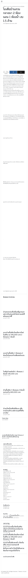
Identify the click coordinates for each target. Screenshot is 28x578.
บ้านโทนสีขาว (22, 515)
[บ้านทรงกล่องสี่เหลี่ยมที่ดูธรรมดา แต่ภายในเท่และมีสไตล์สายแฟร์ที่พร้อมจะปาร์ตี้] (14, 310)
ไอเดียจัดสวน (5, 481)
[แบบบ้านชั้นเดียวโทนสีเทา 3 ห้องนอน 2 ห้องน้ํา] (6, 564)
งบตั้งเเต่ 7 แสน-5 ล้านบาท (8, 6)
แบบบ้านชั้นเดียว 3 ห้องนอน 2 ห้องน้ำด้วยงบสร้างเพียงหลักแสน (13, 354)
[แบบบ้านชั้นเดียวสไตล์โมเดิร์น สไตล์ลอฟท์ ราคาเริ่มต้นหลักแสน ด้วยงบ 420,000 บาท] (6, 568)
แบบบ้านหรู (5, 485)
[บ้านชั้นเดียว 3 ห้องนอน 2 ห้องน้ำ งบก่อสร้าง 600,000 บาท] (14, 388)
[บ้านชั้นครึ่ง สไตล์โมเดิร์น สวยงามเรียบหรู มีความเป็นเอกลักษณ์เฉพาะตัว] (6, 560)
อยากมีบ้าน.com (6, 508)
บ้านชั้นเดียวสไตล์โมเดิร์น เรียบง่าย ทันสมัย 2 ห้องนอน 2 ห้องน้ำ (13, 461)
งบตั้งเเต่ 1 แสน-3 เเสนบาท (8, 489)
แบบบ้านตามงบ (6, 475)
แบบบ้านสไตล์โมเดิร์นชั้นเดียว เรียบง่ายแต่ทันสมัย (12, 459)
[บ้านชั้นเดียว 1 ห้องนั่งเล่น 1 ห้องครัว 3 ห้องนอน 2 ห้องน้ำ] (22, 568)
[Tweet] (21, 72)
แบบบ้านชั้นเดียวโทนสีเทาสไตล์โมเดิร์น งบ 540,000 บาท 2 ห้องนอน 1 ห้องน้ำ (13, 334)
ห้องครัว (4, 491)
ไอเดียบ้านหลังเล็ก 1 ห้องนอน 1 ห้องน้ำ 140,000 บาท (13, 372)
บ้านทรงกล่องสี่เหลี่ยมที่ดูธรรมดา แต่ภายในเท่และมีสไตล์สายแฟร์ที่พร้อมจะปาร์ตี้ (14, 314)
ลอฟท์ (14, 517)
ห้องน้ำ (4, 495)
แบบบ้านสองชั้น (6, 477)
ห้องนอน (4, 487)
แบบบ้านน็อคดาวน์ (6, 492)
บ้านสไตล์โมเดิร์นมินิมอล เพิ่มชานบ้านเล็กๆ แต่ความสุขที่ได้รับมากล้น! (13, 410)
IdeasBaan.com (6, 507)
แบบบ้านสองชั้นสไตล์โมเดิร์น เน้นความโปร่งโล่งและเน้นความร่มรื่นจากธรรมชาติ (13, 446)
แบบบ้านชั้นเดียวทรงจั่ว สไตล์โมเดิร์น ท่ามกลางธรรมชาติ (13, 451)
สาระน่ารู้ (4, 498)
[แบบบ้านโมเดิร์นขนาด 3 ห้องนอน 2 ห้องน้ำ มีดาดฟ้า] (14, 560)
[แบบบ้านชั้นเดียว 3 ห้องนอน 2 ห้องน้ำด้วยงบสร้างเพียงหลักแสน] (14, 351)
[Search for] (26, 1)
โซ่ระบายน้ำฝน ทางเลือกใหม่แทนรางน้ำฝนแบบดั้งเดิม (13, 454)
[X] (0, 574)
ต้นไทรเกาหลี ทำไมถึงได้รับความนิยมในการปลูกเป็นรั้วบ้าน (13, 452)
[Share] (13, 72)
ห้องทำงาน (5, 494)
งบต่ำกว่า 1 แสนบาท (7, 496)
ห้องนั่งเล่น (5, 488)
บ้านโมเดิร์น (8, 517)
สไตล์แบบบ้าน (15, 6)
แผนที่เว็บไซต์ (6, 573)
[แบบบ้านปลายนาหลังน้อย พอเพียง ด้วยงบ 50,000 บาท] (22, 564)
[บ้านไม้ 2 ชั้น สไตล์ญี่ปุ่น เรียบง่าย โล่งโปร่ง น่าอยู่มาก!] (14, 564)
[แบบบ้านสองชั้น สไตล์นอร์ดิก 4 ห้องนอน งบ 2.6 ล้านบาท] (22, 560)
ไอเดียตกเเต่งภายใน (6, 478)
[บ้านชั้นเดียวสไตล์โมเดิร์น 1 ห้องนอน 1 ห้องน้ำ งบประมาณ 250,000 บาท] (14, 568)
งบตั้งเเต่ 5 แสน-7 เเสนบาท (8, 479)
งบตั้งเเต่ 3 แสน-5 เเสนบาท (8, 484)
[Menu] (1, 1)
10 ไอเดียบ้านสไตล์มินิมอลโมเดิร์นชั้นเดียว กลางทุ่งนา (13, 458)
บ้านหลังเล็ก (14, 515)
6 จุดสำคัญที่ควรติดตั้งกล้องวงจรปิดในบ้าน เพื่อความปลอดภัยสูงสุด (12, 456)
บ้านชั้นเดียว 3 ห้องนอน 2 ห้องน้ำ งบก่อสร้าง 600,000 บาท (14, 391)
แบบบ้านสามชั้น (6, 499)
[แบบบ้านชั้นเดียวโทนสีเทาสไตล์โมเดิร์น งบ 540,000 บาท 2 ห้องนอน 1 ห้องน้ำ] (14, 330)
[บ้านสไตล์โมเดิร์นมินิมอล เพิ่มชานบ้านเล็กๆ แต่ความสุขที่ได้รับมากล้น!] (14, 406)
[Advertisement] (14, 55)
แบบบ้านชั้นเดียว (21, 6)
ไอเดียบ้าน (17, 517)
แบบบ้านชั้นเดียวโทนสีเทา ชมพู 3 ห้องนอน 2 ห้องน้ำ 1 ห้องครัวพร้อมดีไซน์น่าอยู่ (13, 436)
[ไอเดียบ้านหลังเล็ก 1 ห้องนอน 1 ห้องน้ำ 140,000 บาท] (14, 370)
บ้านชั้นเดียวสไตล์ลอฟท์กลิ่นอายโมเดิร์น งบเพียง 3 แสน (13, 464)
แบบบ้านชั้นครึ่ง (6, 482)
